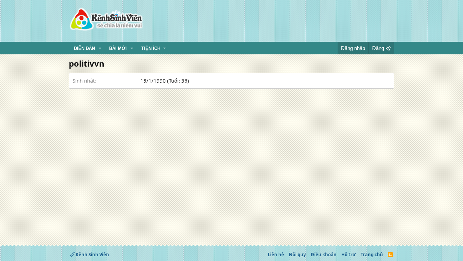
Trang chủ (372, 254)
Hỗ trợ (348, 254)
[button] (100, 48)
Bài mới (118, 48)
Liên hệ (276, 254)
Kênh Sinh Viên (92, 254)
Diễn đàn (84, 48)
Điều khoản (324, 254)
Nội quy (297, 254)
